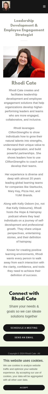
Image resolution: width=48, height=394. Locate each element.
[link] (6, 6)
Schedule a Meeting (24, 328)
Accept (24, 388)
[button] (44, 6)
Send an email (24, 337)
